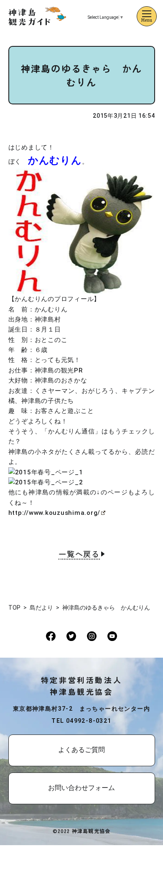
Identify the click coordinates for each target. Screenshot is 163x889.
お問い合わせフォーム (81, 788)
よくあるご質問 (81, 750)
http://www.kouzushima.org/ (54, 513)
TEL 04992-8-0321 (81, 720)
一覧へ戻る (79, 554)
